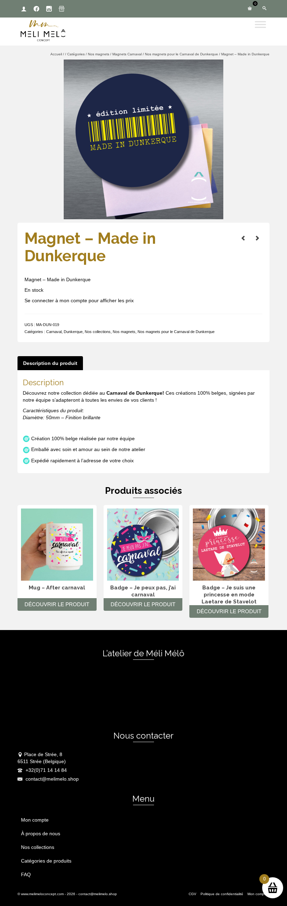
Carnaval (54, 332)
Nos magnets (124, 332)
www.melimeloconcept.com (42, 894)
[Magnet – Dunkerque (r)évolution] (257, 238)
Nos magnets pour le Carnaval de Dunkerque (176, 332)
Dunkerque (73, 332)
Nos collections (98, 332)
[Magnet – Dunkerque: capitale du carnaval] (243, 238)
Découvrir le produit (56, 604)
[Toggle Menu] (260, 24)
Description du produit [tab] (50, 363)
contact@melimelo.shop (51, 779)
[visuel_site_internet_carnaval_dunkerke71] (143, 139)
